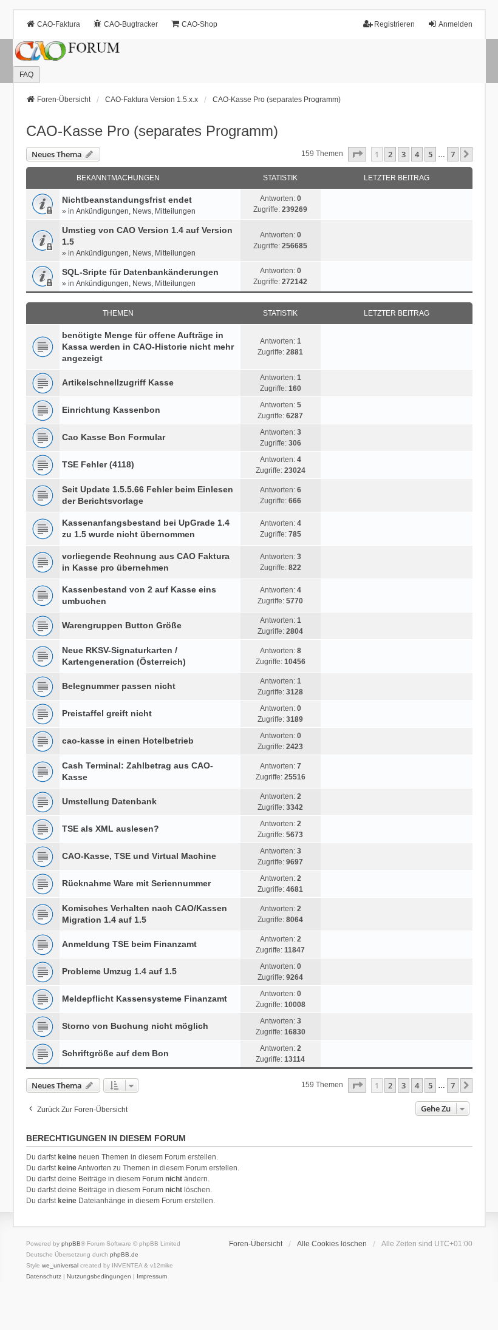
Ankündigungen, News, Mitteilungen (136, 211)
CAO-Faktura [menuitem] (58, 24)
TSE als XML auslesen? (110, 828)
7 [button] (453, 154)
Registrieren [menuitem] (394, 24)
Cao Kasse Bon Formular (113, 437)
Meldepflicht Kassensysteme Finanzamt (144, 998)
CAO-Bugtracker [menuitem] (131, 24)
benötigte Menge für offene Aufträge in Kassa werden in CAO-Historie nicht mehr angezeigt (148, 346)
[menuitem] (43, 1276)
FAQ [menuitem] (26, 74)
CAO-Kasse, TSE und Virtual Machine (139, 856)
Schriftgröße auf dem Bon (115, 1053)
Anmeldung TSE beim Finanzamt (129, 944)
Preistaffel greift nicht (107, 713)
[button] (357, 154)
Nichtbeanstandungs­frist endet (127, 200)
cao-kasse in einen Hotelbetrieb (128, 740)
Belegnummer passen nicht (119, 686)
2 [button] (390, 154)
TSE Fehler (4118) (98, 464)
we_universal (60, 1265)
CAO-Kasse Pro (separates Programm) (152, 131)
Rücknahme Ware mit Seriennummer (136, 883)
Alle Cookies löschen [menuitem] (332, 1244)
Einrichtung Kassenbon (111, 410)
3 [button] (403, 154)
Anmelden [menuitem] (455, 24)
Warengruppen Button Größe (122, 625)
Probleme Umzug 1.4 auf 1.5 (119, 971)
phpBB (71, 1243)
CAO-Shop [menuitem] (199, 24)
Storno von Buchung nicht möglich (135, 1026)
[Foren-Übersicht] (249, 61)
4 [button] (417, 154)
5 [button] (430, 154)
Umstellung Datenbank (109, 801)
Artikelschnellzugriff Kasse (118, 382)
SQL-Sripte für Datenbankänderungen (140, 272)
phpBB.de (124, 1254)
